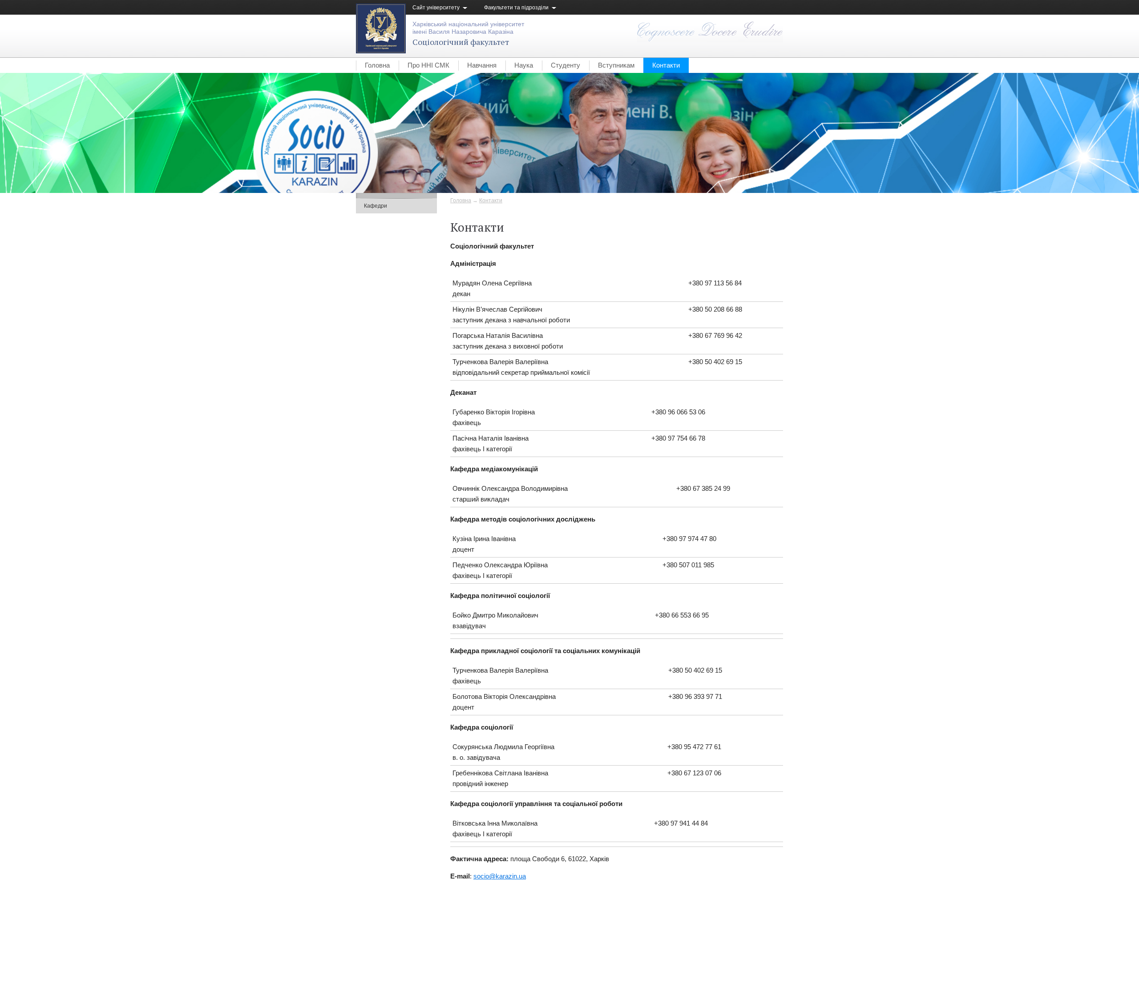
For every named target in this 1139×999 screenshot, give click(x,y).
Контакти (666, 65)
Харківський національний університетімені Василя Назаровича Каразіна (468, 27)
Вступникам (616, 65)
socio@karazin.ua (499, 876)
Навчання (482, 65)
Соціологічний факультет (460, 41)
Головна (377, 65)
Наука (523, 65)
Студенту (565, 65)
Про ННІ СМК (428, 65)
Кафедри (375, 206)
